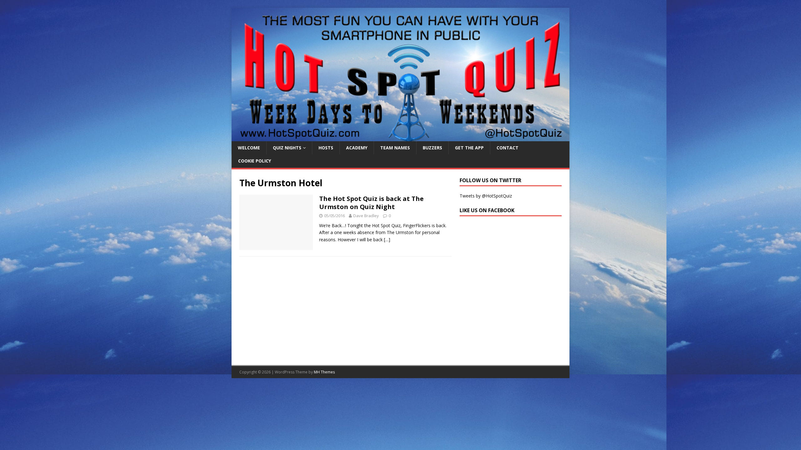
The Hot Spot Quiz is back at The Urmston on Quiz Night (371, 202)
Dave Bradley (366, 215)
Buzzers (432, 148)
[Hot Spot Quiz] (400, 138)
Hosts (326, 148)
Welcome (249, 148)
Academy (356, 148)
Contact (507, 148)
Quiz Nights (287, 148)
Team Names (395, 148)
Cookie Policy (254, 161)
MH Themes (324, 372)
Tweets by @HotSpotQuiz (486, 196)
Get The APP (469, 148)
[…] (387, 239)
